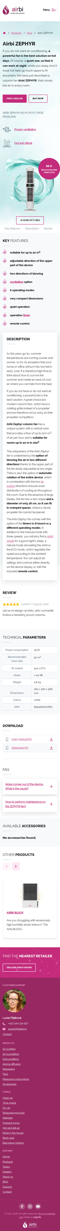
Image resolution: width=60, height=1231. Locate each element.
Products (16, 33)
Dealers (7, 1171)
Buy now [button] (38, 98)
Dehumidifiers (11, 1059)
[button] (51, 739)
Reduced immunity (14, 1112)
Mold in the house (13, 1132)
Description (32, 228)
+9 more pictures (30, 220)
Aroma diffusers (12, 1064)
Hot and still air (23, 143)
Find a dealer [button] (15, 98)
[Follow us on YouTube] (38, 1206)
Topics (6, 1166)
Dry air (6, 1107)
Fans (29, 33)
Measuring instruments (16, 1079)
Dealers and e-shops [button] (19, 967)
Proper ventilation (25, 129)
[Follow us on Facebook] (22, 1206)
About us (8, 1176)
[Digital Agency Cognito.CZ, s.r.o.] (37, 1217)
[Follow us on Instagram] (30, 1206)
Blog (5, 1181)
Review (48, 228)
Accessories (9, 1084)
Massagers (9, 1069)
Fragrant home (11, 1123)
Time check (9, 1102)
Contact (7, 1191)
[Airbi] (13, 10)
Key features (12, 228)
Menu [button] (46, 9)
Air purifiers (9, 1049)
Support (7, 1186)
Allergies (8, 1117)
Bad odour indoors (13, 1142)
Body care (8, 1137)
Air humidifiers (11, 1054)
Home (6, 1156)
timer (26, 315)
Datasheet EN (20, 747)
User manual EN (22, 739)
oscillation (16, 282)
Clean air (8, 1097)
